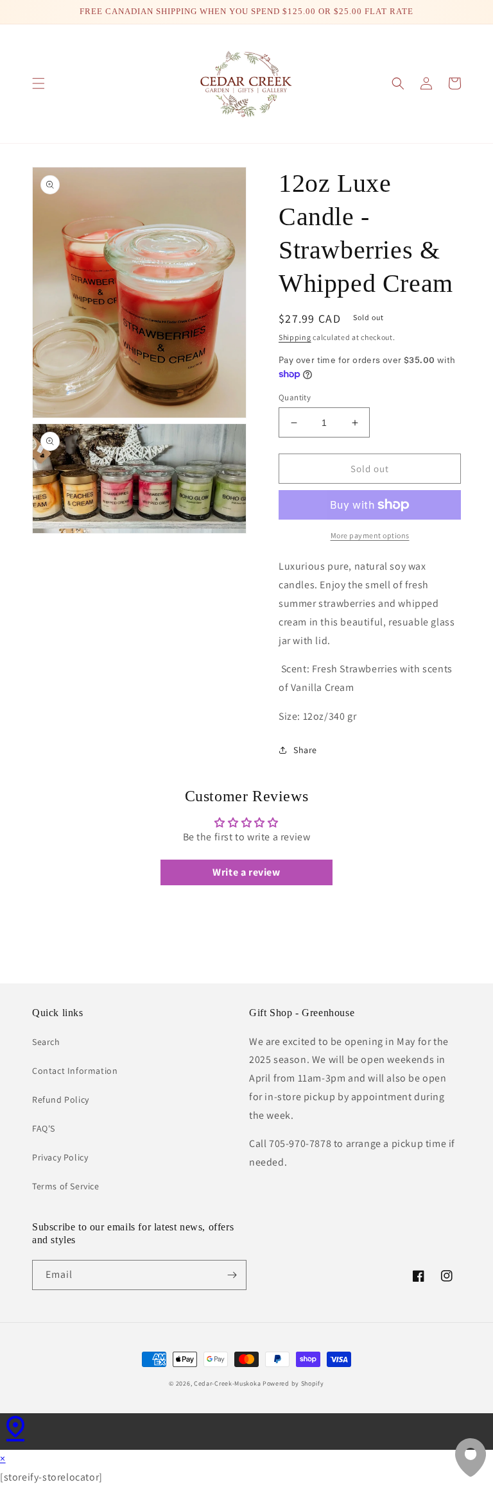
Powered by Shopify (293, 1383)
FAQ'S (43, 1128)
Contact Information (74, 1070)
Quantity (295, 397)
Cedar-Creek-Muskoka (227, 1383)
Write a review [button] (246, 872)
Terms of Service (65, 1186)
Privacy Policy (60, 1157)
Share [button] (305, 750)
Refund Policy (60, 1099)
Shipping (295, 337)
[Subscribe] (232, 1275)
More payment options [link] (370, 535)
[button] (38, 83)
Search (46, 1042)
